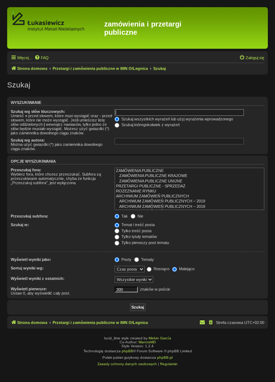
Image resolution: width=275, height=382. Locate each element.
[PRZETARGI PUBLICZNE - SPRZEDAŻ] (189, 186)
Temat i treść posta (137, 225)
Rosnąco (161, 269)
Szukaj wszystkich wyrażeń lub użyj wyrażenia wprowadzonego (176, 119)
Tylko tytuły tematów (138, 236)
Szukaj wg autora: (28, 140)
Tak (124, 216)
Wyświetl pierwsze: (29, 289)
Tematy (147, 259)
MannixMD (147, 342)
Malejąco (186, 269)
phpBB (127, 351)
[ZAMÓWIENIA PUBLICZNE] (189, 170)
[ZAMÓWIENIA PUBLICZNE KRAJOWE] (189, 175)
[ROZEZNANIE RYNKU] (189, 191)
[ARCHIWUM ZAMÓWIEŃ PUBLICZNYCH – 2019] (189, 201)
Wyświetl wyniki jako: (31, 259)
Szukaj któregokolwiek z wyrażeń (150, 125)
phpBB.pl (165, 357)
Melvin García (160, 338)
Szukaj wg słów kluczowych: (38, 111)
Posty (125, 259)
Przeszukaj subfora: (29, 216)
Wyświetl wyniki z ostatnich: (37, 278)
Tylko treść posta (135, 231)
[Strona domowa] (56, 28)
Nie (139, 216)
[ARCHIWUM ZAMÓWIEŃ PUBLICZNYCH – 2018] (189, 206)
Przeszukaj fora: (26, 170)
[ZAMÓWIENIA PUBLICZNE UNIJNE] (189, 181)
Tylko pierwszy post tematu (144, 242)
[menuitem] (41, 57)
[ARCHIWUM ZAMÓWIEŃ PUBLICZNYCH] (189, 196)
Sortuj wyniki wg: (27, 268)
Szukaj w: (20, 225)
